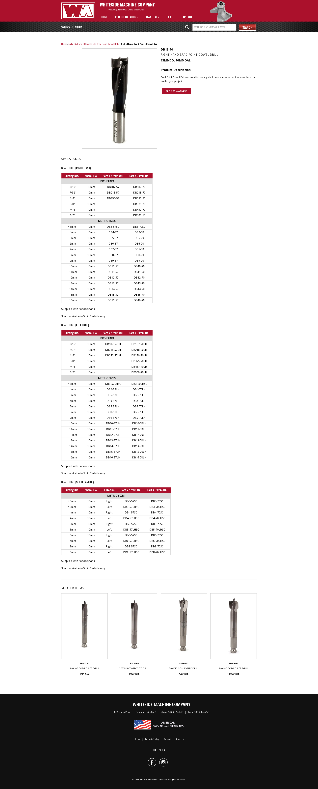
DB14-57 (113, 289)
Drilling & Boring (76, 43)
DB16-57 (113, 300)
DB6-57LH (113, 401)
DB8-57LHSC (131, 552)
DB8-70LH (139, 412)
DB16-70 (139, 300)
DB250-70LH (139, 355)
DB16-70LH (139, 457)
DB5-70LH (139, 395)
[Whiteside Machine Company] (78, 11)
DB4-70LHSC (157, 518)
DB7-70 (139, 249)
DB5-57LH (113, 395)
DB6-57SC (131, 535)
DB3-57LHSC (113, 384)
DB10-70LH (139, 423)
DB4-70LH (139, 389)
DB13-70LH (139, 440)
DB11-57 (113, 272)
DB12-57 (113, 277)
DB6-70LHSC (157, 541)
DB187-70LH (139, 344)
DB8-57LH (113, 412)
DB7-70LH (139, 406)
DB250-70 (139, 198)
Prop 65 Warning (176, 91)
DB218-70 (139, 192)
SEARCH (247, 27)
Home (104, 17)
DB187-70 (139, 187)
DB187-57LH (113, 344)
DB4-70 (139, 232)
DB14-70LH (139, 446)
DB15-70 (139, 294)
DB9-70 (139, 260)
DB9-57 (113, 260)
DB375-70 (139, 204)
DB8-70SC (157, 546)
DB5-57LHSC (131, 529)
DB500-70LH (139, 372)
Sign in (78, 26)
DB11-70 (139, 272)
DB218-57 (113, 192)
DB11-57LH (113, 429)
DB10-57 (113, 266)
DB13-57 (113, 283)
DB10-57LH (113, 423)
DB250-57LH (113, 355)
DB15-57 (113, 294)
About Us (180, 739)
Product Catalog (125, 17)
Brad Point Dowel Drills (108, 43)
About (172, 17)
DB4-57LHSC (131, 518)
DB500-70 (139, 215)
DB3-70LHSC (139, 384)
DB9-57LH (113, 418)
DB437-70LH (139, 366)
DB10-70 (139, 266)
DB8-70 (139, 255)
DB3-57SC (113, 226)
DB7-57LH (113, 406)
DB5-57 (113, 238)
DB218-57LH (113, 350)
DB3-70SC (139, 226)
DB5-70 (139, 238)
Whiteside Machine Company (153, 779)
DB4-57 (113, 232)
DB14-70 (139, 289)
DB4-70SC (157, 512)
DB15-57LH (113, 451)
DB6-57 (113, 243)
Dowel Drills (90, 43)
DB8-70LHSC (157, 552)
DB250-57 (113, 198)
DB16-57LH (113, 457)
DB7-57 (113, 249)
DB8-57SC (131, 546)
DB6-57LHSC (131, 541)
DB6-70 (139, 243)
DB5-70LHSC (157, 529)
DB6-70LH (139, 401)
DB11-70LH (139, 429)
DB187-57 (113, 187)
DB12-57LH (113, 435)
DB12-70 (139, 277)
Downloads (152, 17)
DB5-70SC (157, 524)
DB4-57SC (131, 512)
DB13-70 (139, 283)
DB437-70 (139, 209)
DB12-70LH (139, 435)
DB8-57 (113, 255)
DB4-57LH (113, 389)
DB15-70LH (139, 451)
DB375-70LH (139, 361)
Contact (187, 17)
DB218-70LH (139, 350)
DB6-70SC (157, 535)
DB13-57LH (113, 440)
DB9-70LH (139, 418)
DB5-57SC (131, 524)
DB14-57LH (113, 446)
